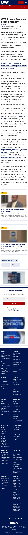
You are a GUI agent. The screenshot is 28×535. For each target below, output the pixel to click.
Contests (15, 452)
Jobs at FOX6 (16, 461)
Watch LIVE (16, 400)
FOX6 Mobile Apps (17, 457)
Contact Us (16, 450)
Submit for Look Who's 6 (17, 380)
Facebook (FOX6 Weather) (5, 444)
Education (15, 265)
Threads (3, 436)
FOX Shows (15, 422)
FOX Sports (15, 416)
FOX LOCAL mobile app (4, 369)
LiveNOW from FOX (16, 412)
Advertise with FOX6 (4, 482)
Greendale (5, 265)
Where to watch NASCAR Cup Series (17, 491)
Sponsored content (3, 487)
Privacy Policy (15, 310)
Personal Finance (5, 384)
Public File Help (16, 464)
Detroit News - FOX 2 (4, 461)
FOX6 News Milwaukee (6, 26)
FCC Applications (17, 466)
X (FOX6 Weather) (5, 446)
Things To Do (16, 428)
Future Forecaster (17, 368)
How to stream (16, 401)
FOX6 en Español (5, 371)
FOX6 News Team (17, 459)
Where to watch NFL (17, 481)
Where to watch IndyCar (17, 494)
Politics (3, 363)
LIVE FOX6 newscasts (15, 404)
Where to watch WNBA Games (17, 506)
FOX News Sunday (17, 420)
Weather (16, 351)
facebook (7, 518)
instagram (12, 518)
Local (2, 353)
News (3, 351)
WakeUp (15, 377)
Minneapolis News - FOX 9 (5, 458)
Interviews (15, 388)
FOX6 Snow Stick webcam (17, 370)
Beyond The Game (5, 406)
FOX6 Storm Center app (16, 357)
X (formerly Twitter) (3, 441)
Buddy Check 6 (16, 434)
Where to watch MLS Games (17, 510)
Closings (15, 366)
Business (3, 386)
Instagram (3, 433)
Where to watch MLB (17, 487)
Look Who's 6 (16, 382)
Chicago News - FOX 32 (5, 455)
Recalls (3, 383)
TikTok (2, 435)
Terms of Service (15, 312)
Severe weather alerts (16, 354)
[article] (14, 201)
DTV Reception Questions (16, 472)
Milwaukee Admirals (3, 409)
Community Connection (15, 438)
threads (15, 518)
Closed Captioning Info (17, 468)
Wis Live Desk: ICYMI (16, 407)
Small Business (4, 388)
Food (14, 389)
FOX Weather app (17, 362)
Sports (3, 400)
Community (17, 426)
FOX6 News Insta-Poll (5, 366)
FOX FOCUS (4, 485)
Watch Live (21, 2)
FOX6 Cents (4, 381)
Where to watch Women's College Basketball (17, 503)
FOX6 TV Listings (17, 410)
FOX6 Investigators (5, 358)
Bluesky (3, 438)
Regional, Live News (4, 451)
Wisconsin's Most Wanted (5, 355)
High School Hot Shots (5, 412)
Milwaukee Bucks (5, 414)
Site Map (3, 373)
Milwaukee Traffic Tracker (17, 395)
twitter (10, 518)
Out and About (16, 386)
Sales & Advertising (5, 477)
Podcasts (3, 361)
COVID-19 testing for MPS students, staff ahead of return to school (13, 245)
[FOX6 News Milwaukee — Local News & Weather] (5, 2)
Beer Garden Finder (16, 430)
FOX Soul (15, 418)
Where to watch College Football (17, 484)
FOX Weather (16, 364)
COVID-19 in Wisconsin (16, 26)
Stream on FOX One (16, 477)
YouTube (3, 429)
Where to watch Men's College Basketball (17, 499)
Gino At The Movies (16, 392)
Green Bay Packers (5, 405)
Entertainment (4, 360)
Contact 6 (3, 379)
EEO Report (15, 462)
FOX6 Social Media (5, 426)
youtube (18, 518)
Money (3, 377)
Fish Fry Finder (16, 432)
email (21, 518)
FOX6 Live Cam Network (16, 360)
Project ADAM (16, 436)
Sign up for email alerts (17, 455)
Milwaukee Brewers (3, 402)
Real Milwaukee (16, 384)
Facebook (3, 431)
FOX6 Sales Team (5, 480)
